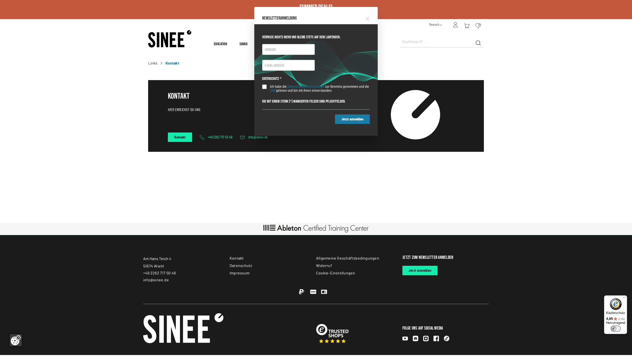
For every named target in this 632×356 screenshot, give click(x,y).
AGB (272, 90)
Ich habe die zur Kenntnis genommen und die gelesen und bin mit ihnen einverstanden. (319, 88)
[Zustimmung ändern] (16, 340)
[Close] (367, 17)
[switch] (616, 329)
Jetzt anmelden (352, 119)
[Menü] (624, 298)
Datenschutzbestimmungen (305, 87)
